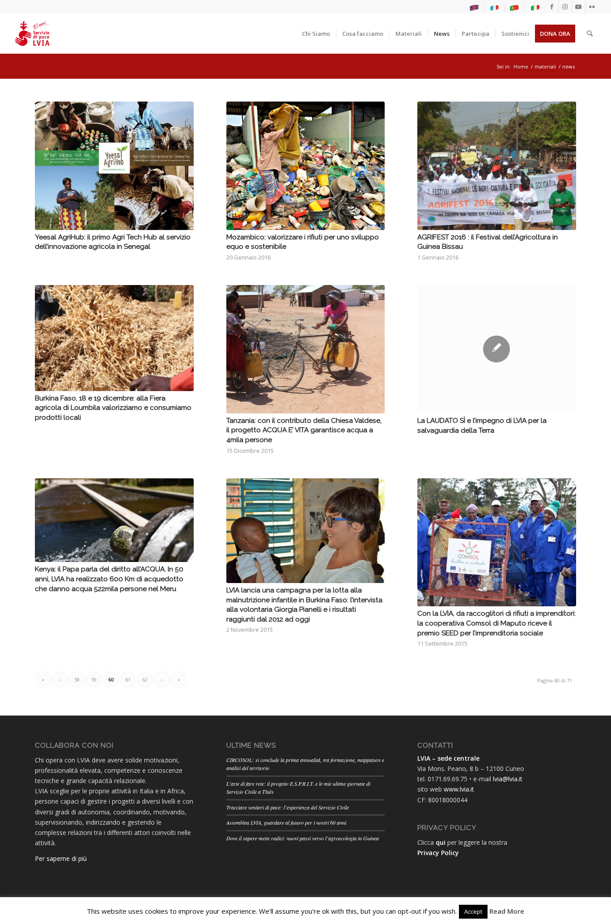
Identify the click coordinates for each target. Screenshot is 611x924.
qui (441, 842)
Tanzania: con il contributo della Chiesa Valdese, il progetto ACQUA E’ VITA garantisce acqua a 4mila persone (304, 430)
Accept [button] (473, 911)
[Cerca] (589, 33)
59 (94, 679)
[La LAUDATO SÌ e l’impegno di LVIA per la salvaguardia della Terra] (496, 349)
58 (77, 679)
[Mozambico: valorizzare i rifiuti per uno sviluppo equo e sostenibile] (305, 166)
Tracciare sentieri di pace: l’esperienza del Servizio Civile (287, 807)
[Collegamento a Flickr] (592, 6)
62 (145, 679)
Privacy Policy (438, 852)
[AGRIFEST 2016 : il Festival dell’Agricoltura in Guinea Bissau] (496, 166)
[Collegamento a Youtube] (578, 6)
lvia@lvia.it (507, 779)
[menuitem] (475, 8)
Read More (506, 911)
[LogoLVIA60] (32, 33)
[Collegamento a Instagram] (565, 6)
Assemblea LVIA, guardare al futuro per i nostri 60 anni (286, 822)
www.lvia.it (459, 789)
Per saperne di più (61, 858)
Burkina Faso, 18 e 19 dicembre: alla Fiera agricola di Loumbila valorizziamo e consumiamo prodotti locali (113, 408)
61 (128, 679)
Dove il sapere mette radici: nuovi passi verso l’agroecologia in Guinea (302, 838)
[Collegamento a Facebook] (551, 6)
